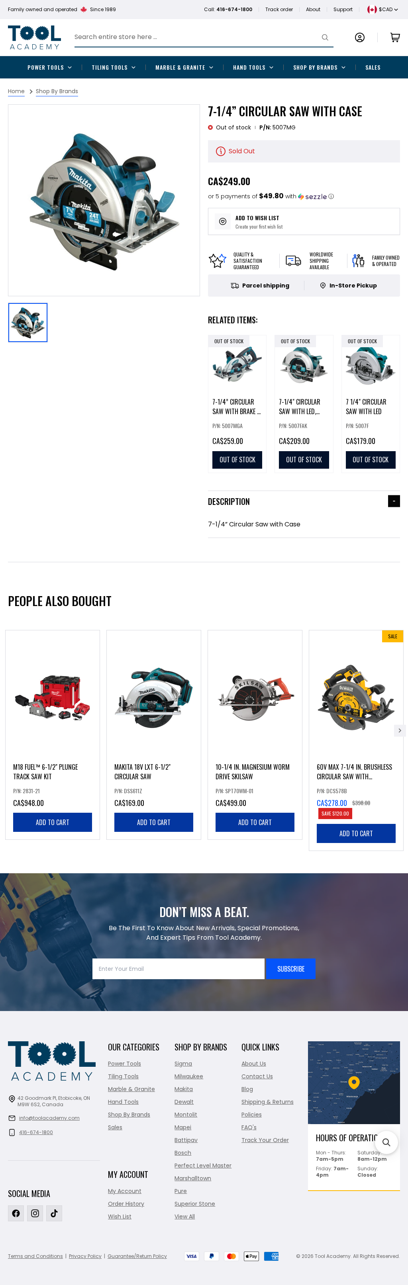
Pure (181, 1191)
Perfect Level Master (203, 1166)
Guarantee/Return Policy (137, 1256)
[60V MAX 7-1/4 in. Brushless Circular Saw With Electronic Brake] (356, 740)
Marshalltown (193, 1178)
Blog (247, 1089)
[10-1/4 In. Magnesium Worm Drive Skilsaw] (255, 735)
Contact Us (257, 1076)
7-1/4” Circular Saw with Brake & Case (236, 411)
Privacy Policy (85, 1256)
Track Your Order (265, 1140)
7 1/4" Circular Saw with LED (366, 406)
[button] (271, 196)
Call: (228, 9)
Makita (184, 1089)
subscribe (290, 969)
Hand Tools (249, 67)
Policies (251, 1115)
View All (185, 1216)
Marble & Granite (180, 67)
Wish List (119, 1216)
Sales (373, 67)
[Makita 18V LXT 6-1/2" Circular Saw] (153, 735)
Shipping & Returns (267, 1102)
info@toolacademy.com (49, 1118)
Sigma (183, 1064)
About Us (253, 1064)
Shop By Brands (315, 67)
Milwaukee (189, 1076)
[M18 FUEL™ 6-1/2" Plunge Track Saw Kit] (52, 735)
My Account (124, 1191)
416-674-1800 (36, 1132)
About (313, 9)
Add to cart (52, 822)
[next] (400, 731)
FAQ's (249, 1127)
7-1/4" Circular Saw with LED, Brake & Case (299, 411)
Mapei (183, 1127)
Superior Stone (195, 1204)
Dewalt (184, 1102)
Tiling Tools (110, 67)
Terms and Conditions (35, 1256)
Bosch (183, 1153)
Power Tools (45, 67)
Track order (279, 9)
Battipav (186, 1140)
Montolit (186, 1115)
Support (343, 9)
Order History (126, 1204)
